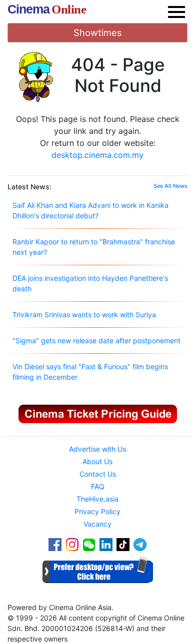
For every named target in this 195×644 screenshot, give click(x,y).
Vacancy (98, 524)
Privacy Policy (97, 511)
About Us (97, 461)
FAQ (97, 486)
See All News (171, 185)
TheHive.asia (97, 499)
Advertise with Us (97, 449)
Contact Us (98, 474)
